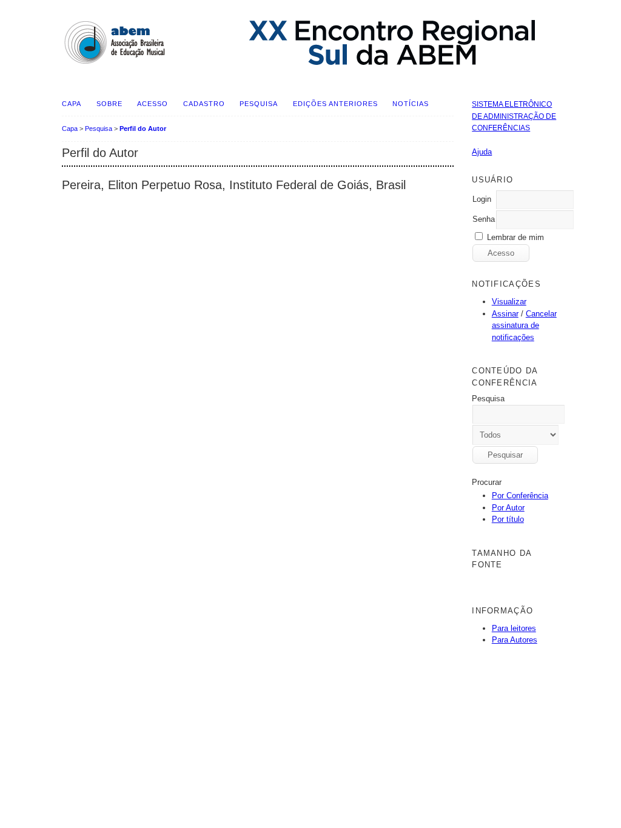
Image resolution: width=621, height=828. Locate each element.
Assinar (505, 313)
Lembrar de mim (515, 237)
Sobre (109, 103)
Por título (508, 519)
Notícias (410, 103)
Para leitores (514, 628)
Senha (483, 219)
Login (481, 199)
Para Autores (514, 639)
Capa (71, 103)
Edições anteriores (335, 103)
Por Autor (508, 507)
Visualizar (509, 301)
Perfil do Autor (142, 128)
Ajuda (482, 151)
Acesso (152, 103)
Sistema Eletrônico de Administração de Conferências (514, 116)
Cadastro (204, 103)
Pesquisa (259, 103)
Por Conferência (520, 495)
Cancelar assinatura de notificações (524, 325)
